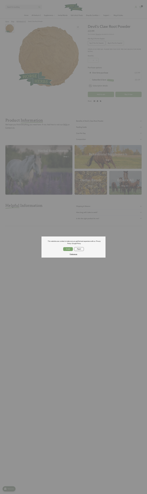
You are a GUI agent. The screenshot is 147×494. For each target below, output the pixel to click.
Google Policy (76, 244)
